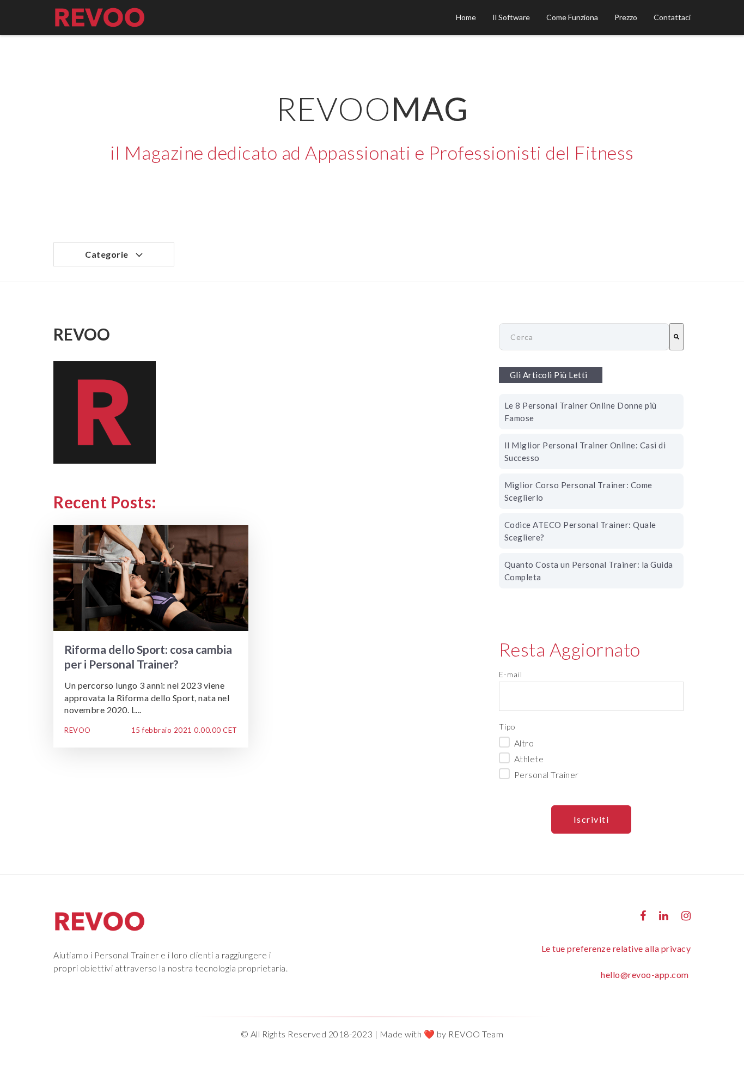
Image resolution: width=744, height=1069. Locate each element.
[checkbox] (591, 757)
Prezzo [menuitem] (625, 17)
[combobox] (584, 336)
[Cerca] (676, 336)
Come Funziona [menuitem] (572, 17)
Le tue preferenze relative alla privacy (616, 948)
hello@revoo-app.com (645, 974)
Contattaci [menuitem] (672, 17)
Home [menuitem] (466, 17)
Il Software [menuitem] (511, 17)
